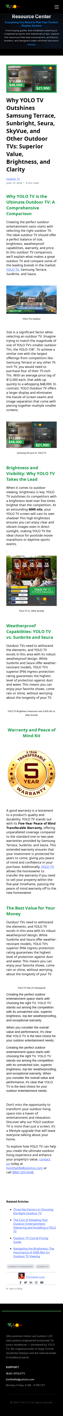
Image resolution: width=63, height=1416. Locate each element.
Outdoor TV (13, 179)
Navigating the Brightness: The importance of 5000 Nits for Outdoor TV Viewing (33, 1252)
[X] (25, 1282)
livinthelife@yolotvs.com (20, 1379)
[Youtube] (41, 1282)
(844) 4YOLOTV (15, 1373)
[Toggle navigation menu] (57, 7)
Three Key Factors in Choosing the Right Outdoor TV (33, 1211)
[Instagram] (36, 1282)
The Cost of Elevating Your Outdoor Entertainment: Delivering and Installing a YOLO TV (34, 1225)
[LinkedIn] (31, 1282)
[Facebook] (20, 1282)
